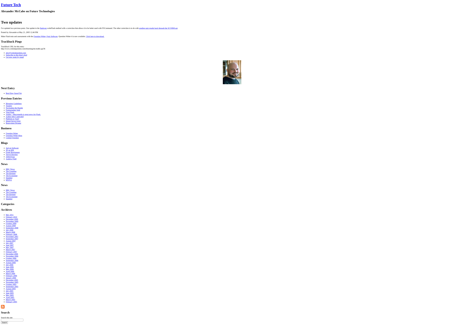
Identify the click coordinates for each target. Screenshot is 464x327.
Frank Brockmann (13, 152)
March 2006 (10, 274)
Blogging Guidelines (14, 104)
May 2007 (10, 247)
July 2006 (9, 265)
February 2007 (11, 252)
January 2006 (11, 278)
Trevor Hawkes (12, 155)
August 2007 (11, 241)
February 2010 (11, 217)
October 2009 (11, 224)
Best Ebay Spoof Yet (14, 93)
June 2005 (10, 293)
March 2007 (10, 250)
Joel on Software (12, 148)
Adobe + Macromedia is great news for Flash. (23, 114)
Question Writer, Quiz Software (46, 36)
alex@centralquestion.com (16, 53)
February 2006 (11, 276)
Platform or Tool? (12, 119)
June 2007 (10, 245)
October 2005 (11, 284)
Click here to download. (95, 36)
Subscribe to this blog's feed (16, 55)
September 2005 (12, 287)
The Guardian (11, 171)
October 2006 (11, 258)
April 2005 (10, 297)
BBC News (10, 169)
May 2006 (10, 269)
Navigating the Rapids (14, 108)
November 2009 (12, 221)
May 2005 (10, 295)
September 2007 (12, 239)
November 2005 (12, 282)
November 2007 (12, 237)
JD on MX (10, 150)
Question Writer (12, 133)
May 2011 (10, 215)
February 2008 (11, 234)
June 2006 (10, 267)
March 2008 (10, 232)
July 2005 (9, 291)
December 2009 (12, 219)
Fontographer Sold (13, 110)
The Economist (11, 176)
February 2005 (11, 302)
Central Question (12, 138)
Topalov (9, 106)
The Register (11, 173)
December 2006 (12, 254)
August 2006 (11, 263)
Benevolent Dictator (13, 123)
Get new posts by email (15, 57)
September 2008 (12, 228)
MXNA (9, 180)
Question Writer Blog (14, 136)
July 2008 (9, 230)
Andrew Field (11, 159)
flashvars (43, 28)
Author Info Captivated (15, 117)
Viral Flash (10, 112)
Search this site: (7, 318)
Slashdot (9, 178)
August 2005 (11, 289)
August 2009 (11, 226)
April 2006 (10, 271)
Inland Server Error (13, 121)
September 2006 (12, 260)
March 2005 (10, 300)
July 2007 (9, 243)
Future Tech (11, 5)
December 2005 (12, 280)
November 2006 (12, 256)
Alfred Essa (10, 157)
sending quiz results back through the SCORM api (158, 28)
